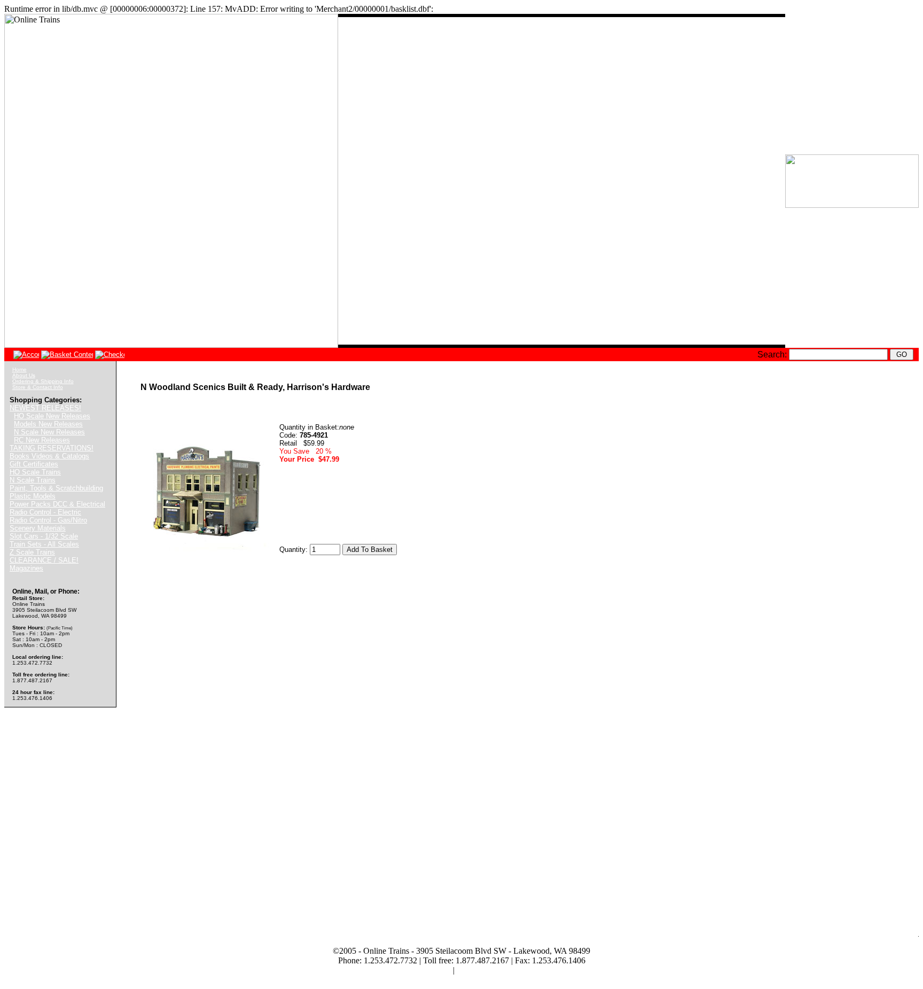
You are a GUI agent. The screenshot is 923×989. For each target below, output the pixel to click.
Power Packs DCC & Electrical (57, 504)
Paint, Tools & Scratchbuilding (56, 488)
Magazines (26, 568)
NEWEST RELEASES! (45, 408)
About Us (23, 375)
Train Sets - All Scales (44, 544)
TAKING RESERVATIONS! (51, 448)
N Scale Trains (33, 480)
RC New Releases (42, 440)
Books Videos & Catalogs (49, 456)
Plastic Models (33, 496)
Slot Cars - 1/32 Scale (44, 536)
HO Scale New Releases (52, 416)
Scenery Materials (38, 528)
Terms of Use (428, 970)
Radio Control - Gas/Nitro (48, 520)
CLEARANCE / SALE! (44, 560)
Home (19, 369)
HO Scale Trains (35, 472)
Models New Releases (48, 424)
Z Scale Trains (32, 552)
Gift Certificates (34, 464)
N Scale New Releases (49, 432)
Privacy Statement (487, 970)
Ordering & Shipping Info (43, 381)
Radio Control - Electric (45, 512)
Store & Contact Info (37, 387)
